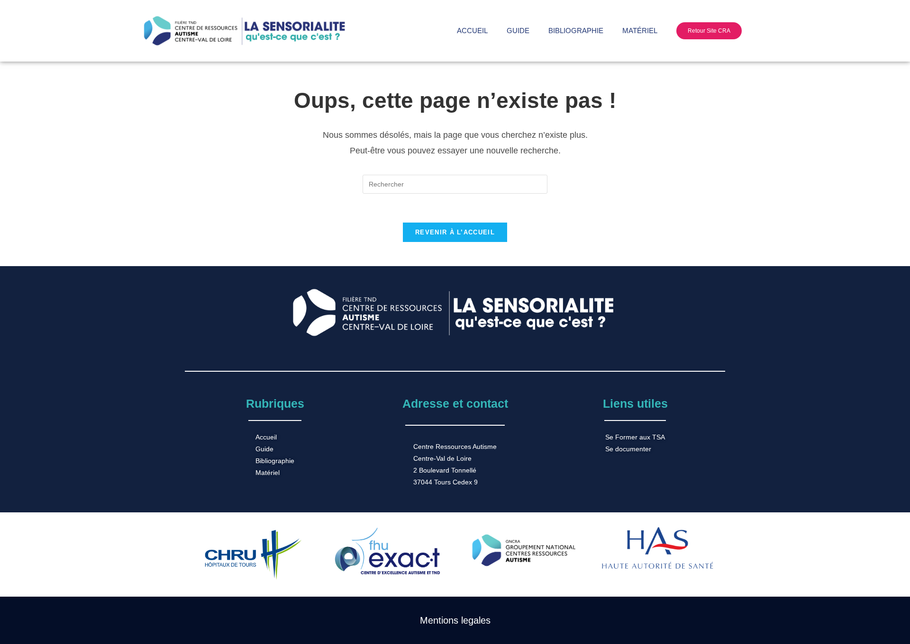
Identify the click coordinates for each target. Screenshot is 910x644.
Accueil (472, 31)
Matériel (639, 31)
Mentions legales (455, 620)
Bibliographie (575, 31)
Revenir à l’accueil (455, 232)
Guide (518, 31)
